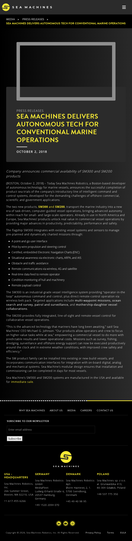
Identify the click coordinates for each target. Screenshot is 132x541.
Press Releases (33, 19)
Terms (110, 532)
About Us (56, 410)
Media (10, 19)
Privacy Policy (93, 532)
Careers (86, 410)
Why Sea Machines (32, 410)
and (51, 207)
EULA (123, 532)
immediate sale (22, 382)
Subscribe (14, 439)
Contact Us (105, 410)
